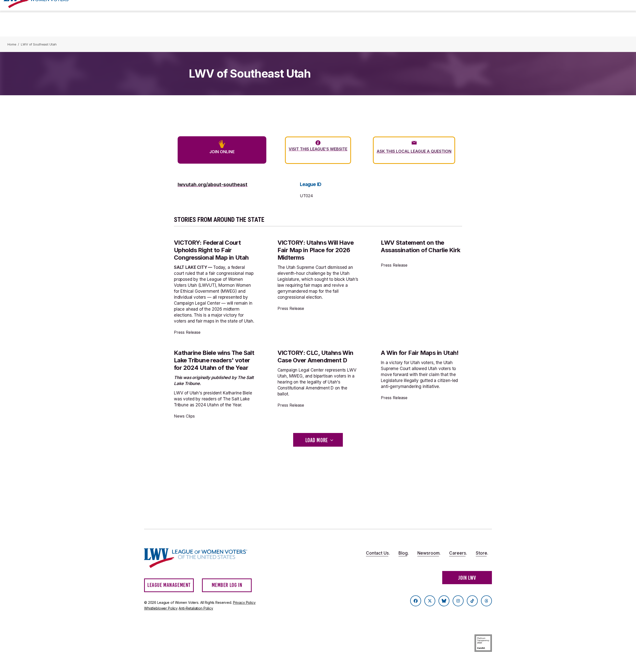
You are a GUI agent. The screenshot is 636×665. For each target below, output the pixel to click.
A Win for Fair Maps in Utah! (419, 352)
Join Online (222, 151)
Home (11, 44)
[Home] (200, 558)
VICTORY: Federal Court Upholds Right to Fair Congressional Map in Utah (211, 250)
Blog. (403, 553)
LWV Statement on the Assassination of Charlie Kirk (420, 246)
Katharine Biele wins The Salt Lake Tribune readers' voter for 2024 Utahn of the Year (214, 360)
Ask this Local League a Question (414, 151)
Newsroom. (428, 553)
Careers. (458, 553)
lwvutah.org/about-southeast (212, 185)
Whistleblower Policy (161, 608)
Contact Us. (378, 553)
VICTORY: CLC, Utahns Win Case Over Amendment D (316, 356)
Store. (482, 553)
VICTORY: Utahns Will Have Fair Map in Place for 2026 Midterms (316, 250)
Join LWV (467, 578)
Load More (316, 440)
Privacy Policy (244, 602)
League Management (169, 585)
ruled (190, 273)
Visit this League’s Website (318, 148)
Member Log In (227, 585)
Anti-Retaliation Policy (196, 608)
